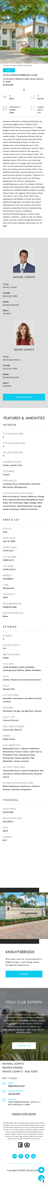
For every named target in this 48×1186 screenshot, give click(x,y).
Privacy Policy (34, 1170)
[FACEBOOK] (21, 1156)
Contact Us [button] (24, 1046)
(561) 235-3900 (10, 296)
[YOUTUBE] (27, 1156)
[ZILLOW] (33, 1156)
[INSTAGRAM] (14, 1156)
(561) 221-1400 (10, 368)
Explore (24, 974)
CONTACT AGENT (24, 397)
